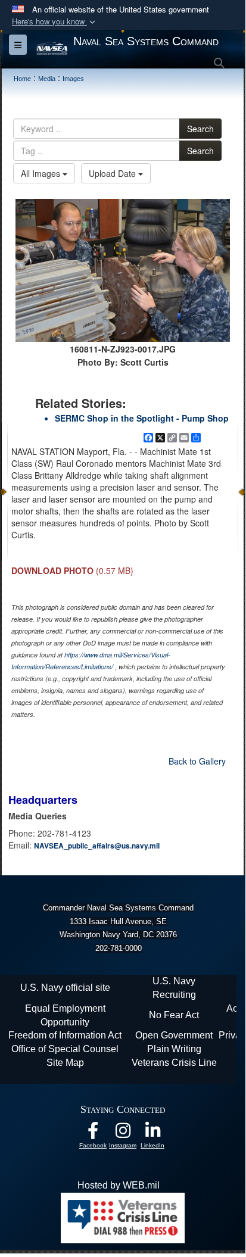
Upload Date (113, 173)
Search (200, 129)
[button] (55, 21)
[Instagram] (123, 1133)
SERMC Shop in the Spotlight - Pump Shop (142, 418)
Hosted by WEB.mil (118, 1185)
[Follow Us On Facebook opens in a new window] (93, 1133)
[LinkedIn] (152, 1133)
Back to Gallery (197, 761)
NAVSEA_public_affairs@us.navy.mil (97, 845)
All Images (42, 173)
